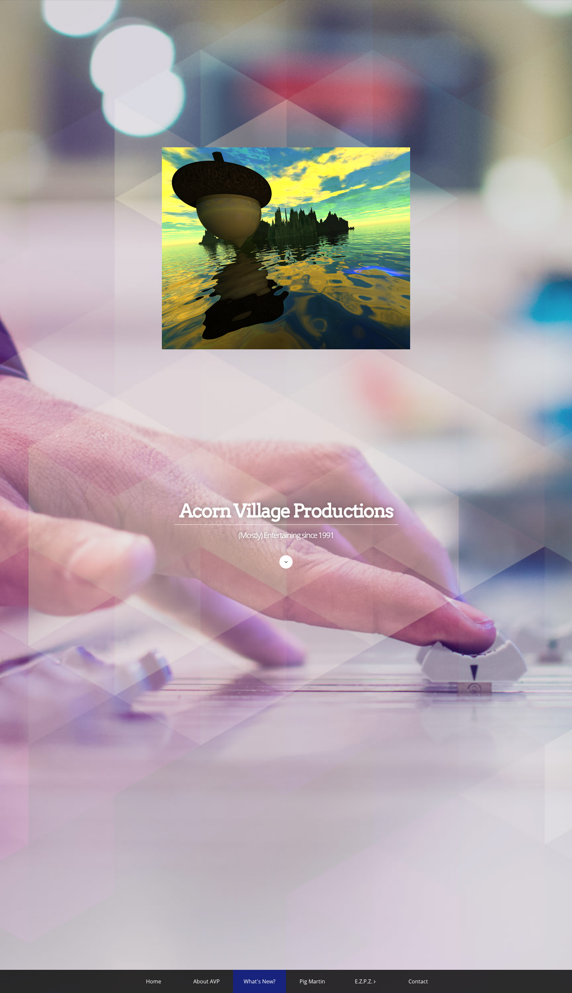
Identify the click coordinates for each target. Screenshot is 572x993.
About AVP (206, 981)
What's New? (259, 981)
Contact (418, 981)
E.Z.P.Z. (363, 981)
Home (153, 981)
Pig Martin (312, 981)
